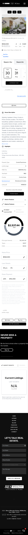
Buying (14, 420)
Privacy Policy (6, 533)
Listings (14, 418)
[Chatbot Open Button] (23, 530)
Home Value (14, 427)
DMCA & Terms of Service (17, 533)
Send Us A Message (14, 478)
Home (14, 416)
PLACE (17, 512)
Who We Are (14, 429)
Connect (14, 431)
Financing (14, 425)
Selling (14, 422)
